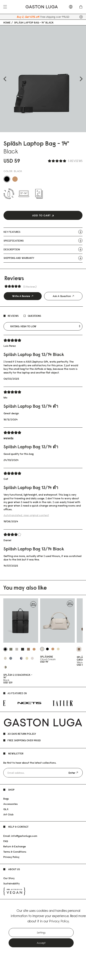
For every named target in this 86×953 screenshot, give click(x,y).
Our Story (9, 878)
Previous (5, 79)
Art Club (8, 814)
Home (7, 22)
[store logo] (41, 7)
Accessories (10, 803)
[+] (81, 16)
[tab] (23, 296)
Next (81, 79)
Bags (6, 798)
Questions (34, 315)
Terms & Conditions (14, 851)
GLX (5, 809)
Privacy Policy (11, 857)
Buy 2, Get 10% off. (28, 16)
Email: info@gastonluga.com (20, 835)
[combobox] (71, 7)
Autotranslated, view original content (26, 515)
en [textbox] (72, 7)
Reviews (13, 315)
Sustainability (11, 883)
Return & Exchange (14, 846)
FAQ (5, 841)
